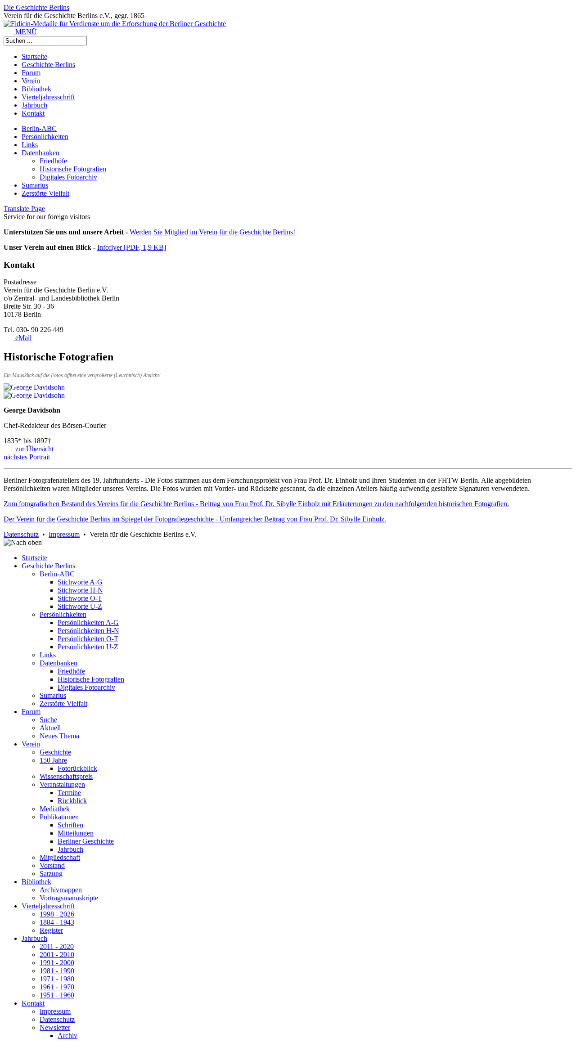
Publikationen (59, 817)
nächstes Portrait (28, 457)
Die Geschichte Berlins (36, 7)
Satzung (51, 873)
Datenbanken (40, 153)
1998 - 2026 (57, 914)
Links (30, 144)
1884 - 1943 (57, 922)
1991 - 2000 (57, 962)
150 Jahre (53, 760)
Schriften (70, 825)
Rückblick (72, 800)
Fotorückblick (77, 768)
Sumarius (35, 185)
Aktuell (50, 728)
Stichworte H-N (80, 590)
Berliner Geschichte (86, 841)
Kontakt (33, 113)
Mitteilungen (76, 833)
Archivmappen (61, 890)
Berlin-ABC (39, 128)
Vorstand (52, 865)
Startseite (34, 56)
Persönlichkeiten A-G (88, 622)
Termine (69, 792)
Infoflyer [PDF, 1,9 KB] (131, 247)
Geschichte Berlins (48, 64)
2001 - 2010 (57, 954)
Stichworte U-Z (80, 606)
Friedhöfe (53, 161)
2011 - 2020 (57, 946)
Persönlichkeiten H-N (88, 630)
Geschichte (55, 752)
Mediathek (55, 809)
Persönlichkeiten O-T (88, 639)
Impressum (64, 534)
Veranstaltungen (62, 784)
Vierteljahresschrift (48, 97)
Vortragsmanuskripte (69, 898)
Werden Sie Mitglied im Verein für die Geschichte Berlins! (212, 232)
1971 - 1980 (57, 979)
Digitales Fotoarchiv (68, 177)
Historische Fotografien (73, 169)
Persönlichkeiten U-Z (88, 647)
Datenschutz (21, 534)
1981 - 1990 (57, 971)
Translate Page (24, 208)
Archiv (67, 1035)
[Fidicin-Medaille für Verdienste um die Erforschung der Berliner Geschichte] (115, 23)
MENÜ (25, 32)
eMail (23, 338)
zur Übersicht (34, 449)
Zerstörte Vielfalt (45, 193)
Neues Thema (59, 736)
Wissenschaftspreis (66, 776)
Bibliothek (36, 89)
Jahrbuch (34, 105)
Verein (31, 81)
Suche (48, 719)
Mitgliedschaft (60, 857)
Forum (31, 72)
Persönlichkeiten (45, 136)
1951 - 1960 (57, 995)
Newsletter (55, 1027)
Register (51, 930)
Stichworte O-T (80, 598)
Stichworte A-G (80, 582)
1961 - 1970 (57, 987)
